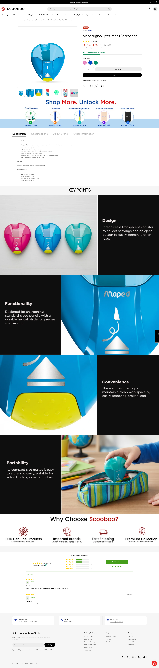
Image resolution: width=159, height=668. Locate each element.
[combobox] (79, 9)
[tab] (19, 134)
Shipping (92, 48)
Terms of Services (37, 650)
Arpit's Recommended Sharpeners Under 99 (36, 20)
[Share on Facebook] (90, 86)
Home (19, 20)
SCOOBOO (20, 663)
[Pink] (85, 63)
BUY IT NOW (112, 75)
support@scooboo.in (116, 622)
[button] (87, 41)
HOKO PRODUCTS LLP (31, 663)
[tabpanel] (79, 160)
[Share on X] (96, 86)
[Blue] (90, 63)
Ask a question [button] (117, 566)
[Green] (96, 63)
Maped (90, 30)
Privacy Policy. (49, 650)
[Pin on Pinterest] (101, 86)
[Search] (109, 9)
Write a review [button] (117, 562)
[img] (30, 579)
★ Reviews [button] (158, 336)
